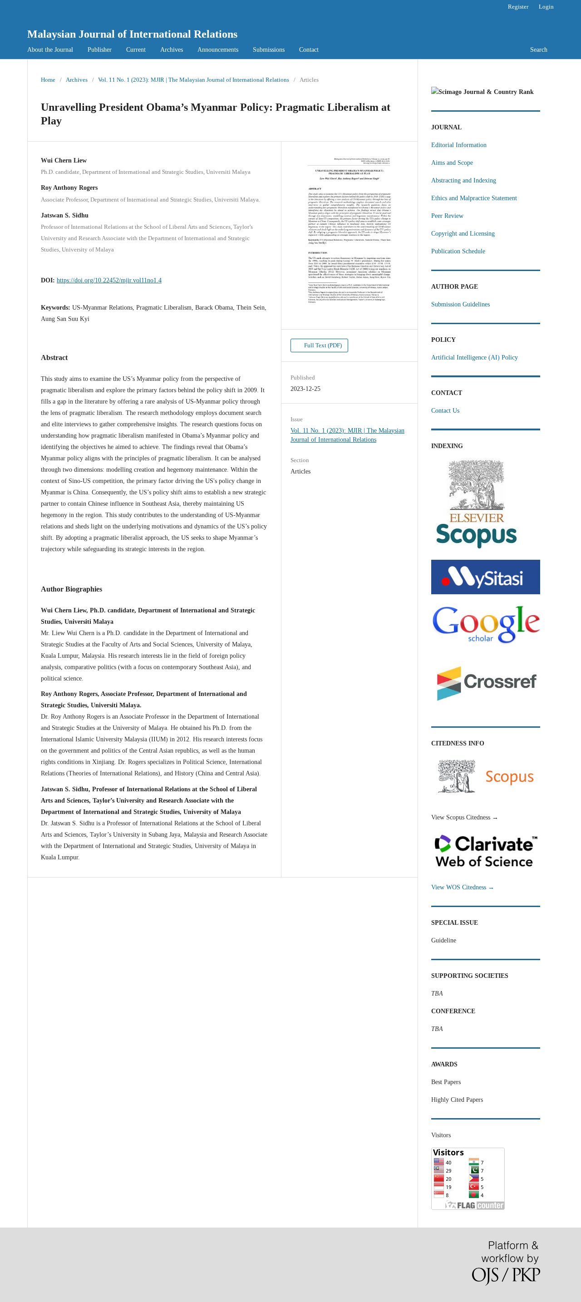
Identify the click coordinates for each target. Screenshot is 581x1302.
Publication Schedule (458, 251)
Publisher (100, 49)
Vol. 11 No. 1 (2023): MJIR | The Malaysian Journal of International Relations (193, 79)
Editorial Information (459, 145)
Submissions (269, 49)
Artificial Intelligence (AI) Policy (474, 357)
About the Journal (50, 49)
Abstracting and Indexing (463, 180)
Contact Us (445, 410)
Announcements (217, 49)
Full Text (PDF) (322, 345)
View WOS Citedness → (462, 887)
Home (48, 79)
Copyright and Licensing (463, 233)
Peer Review (447, 215)
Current (136, 49)
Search (538, 49)
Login (546, 6)
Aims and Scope (452, 162)
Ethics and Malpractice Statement (474, 198)
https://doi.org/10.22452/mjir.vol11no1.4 (109, 280)
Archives (171, 49)
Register (518, 6)
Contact (309, 49)
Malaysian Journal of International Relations (132, 34)
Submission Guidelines (460, 304)
